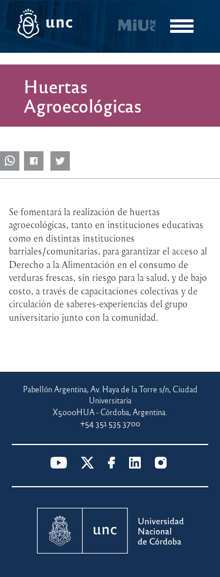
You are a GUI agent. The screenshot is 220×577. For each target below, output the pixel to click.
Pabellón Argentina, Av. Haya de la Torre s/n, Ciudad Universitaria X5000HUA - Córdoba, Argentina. (110, 400)
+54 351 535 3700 (110, 423)
